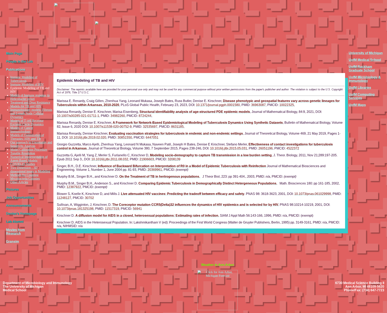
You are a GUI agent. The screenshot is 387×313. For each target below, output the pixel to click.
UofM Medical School (365, 60)
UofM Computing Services (362, 96)
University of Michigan (366, 53)
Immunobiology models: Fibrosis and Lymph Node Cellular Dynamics (31, 113)
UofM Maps (357, 105)
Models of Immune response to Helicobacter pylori (30, 97)
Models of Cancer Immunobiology (21, 129)
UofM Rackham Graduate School (362, 68)
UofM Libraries (360, 87)
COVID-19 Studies (22, 164)
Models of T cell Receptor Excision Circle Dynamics (27, 122)
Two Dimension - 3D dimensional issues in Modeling (30, 169)
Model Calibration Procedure (28, 149)
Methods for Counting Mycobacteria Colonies (25, 176)
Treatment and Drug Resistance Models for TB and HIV (30, 104)
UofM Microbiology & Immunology (365, 78)
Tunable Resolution (22, 153)
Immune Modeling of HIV (27, 84)
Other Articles (19, 182)
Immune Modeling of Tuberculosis (23, 78)
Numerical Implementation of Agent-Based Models (29, 158)
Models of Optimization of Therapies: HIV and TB (27, 136)
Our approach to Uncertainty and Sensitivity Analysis (31, 144)
